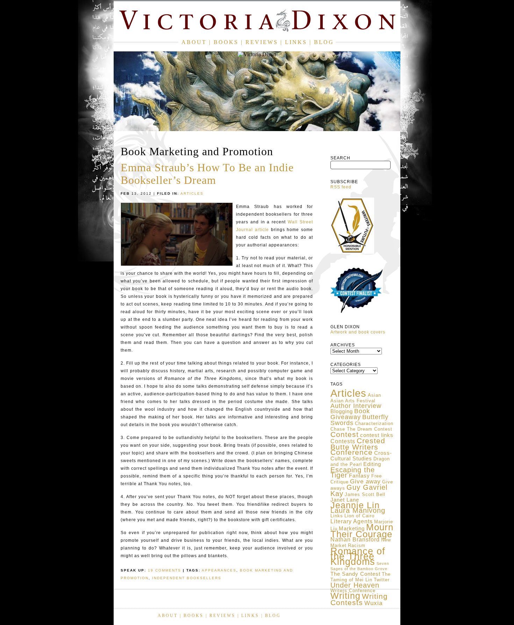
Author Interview (355, 405)
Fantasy (359, 476)
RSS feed (340, 187)
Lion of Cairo (359, 515)
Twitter (382, 579)
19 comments (164, 570)
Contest (344, 434)
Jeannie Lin (355, 505)
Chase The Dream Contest (361, 429)
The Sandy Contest (355, 574)
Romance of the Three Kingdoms (357, 556)
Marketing (352, 528)
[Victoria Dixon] (257, 22)
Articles (348, 393)
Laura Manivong (357, 510)
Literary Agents (351, 521)
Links (296, 42)
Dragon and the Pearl (360, 461)
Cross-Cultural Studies (361, 455)
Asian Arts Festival (353, 400)
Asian (374, 395)
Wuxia (373, 602)
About (194, 42)
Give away (365, 481)
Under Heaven (354, 585)
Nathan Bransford (355, 540)
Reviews (261, 42)
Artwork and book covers (357, 332)
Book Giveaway (350, 414)
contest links (376, 435)
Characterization (374, 423)
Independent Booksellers (186, 578)
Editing (372, 464)
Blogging (341, 411)
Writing (345, 596)
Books (226, 42)
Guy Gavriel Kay (358, 490)
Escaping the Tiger (352, 472)
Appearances (219, 570)
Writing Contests (359, 599)
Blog (324, 42)
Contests (342, 441)
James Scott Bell (365, 494)
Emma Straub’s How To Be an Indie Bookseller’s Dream (207, 173)
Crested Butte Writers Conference (357, 447)
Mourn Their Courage (361, 530)
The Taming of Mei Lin (360, 577)
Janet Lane (344, 500)
